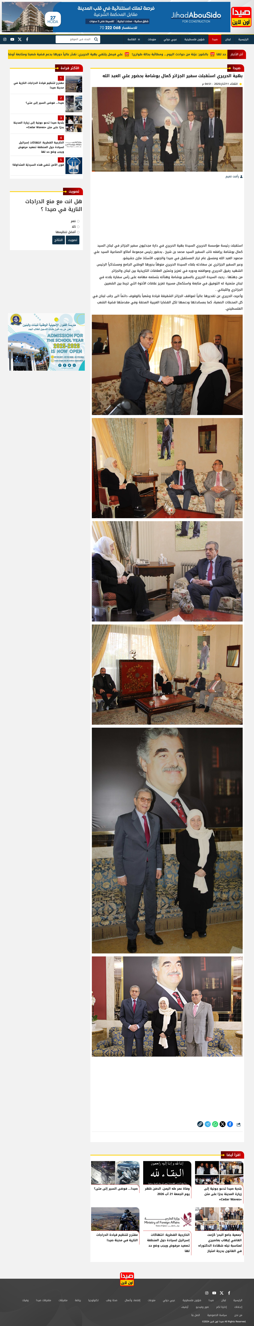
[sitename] (127, 1279)
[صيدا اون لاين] (241, 17)
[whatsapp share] (215, 1124)
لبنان (228, 39)
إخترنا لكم (221, 1306)
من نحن (238, 1315)
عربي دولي (170, 39)
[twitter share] (223, 1124)
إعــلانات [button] (238, 1306)
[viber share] (208, 1124)
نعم (73, 221)
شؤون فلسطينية (194, 39)
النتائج (58, 240)
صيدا (215, 39)
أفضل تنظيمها (66, 232)
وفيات (25, 1300)
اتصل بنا (195, 1315)
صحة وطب (111, 1300)
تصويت (72, 240)
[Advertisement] (167, 209)
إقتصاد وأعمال (132, 1300)
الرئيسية (243, 39)
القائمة (132, 39)
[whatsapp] (200, 1124)
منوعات (152, 39)
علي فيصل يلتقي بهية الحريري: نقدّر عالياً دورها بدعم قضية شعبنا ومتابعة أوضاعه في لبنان (99, 54)
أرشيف (184, 1306)
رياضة (78, 1300)
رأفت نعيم (233, 176)
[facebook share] (230, 1124)
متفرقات (63, 1300)
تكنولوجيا (93, 1300)
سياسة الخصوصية (217, 1315)
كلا (74, 226)
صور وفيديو (202, 1306)
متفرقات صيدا (43, 1300)
